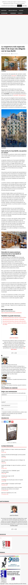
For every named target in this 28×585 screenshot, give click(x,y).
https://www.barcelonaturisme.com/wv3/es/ (11, 312)
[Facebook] (12, 353)
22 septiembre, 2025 (6, 53)
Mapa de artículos (13, 10)
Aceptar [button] (19, 5)
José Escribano (15, 53)
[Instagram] (16, 353)
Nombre (3, 402)
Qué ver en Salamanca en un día (8, 492)
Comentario (4, 394)
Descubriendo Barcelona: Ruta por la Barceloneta (14, 321)
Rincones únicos (5, 357)
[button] (1, 8)
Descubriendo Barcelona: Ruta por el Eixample (13, 319)
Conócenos (3, 10)
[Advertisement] (14, 30)
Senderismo (13, 13)
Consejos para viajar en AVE (7, 476)
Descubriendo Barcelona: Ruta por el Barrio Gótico (14, 317)
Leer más (24, 5)
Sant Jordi (14, 75)
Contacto (20, 13)
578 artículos (14, 364)
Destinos (21, 10)
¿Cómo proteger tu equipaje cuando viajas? (11, 483)
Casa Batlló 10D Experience (19, 95)
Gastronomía (4, 13)
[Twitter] (14, 353)
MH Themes (23, 583)
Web (2, 408)
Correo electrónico (5, 405)
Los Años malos (13, 373)
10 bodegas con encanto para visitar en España (12, 479)
